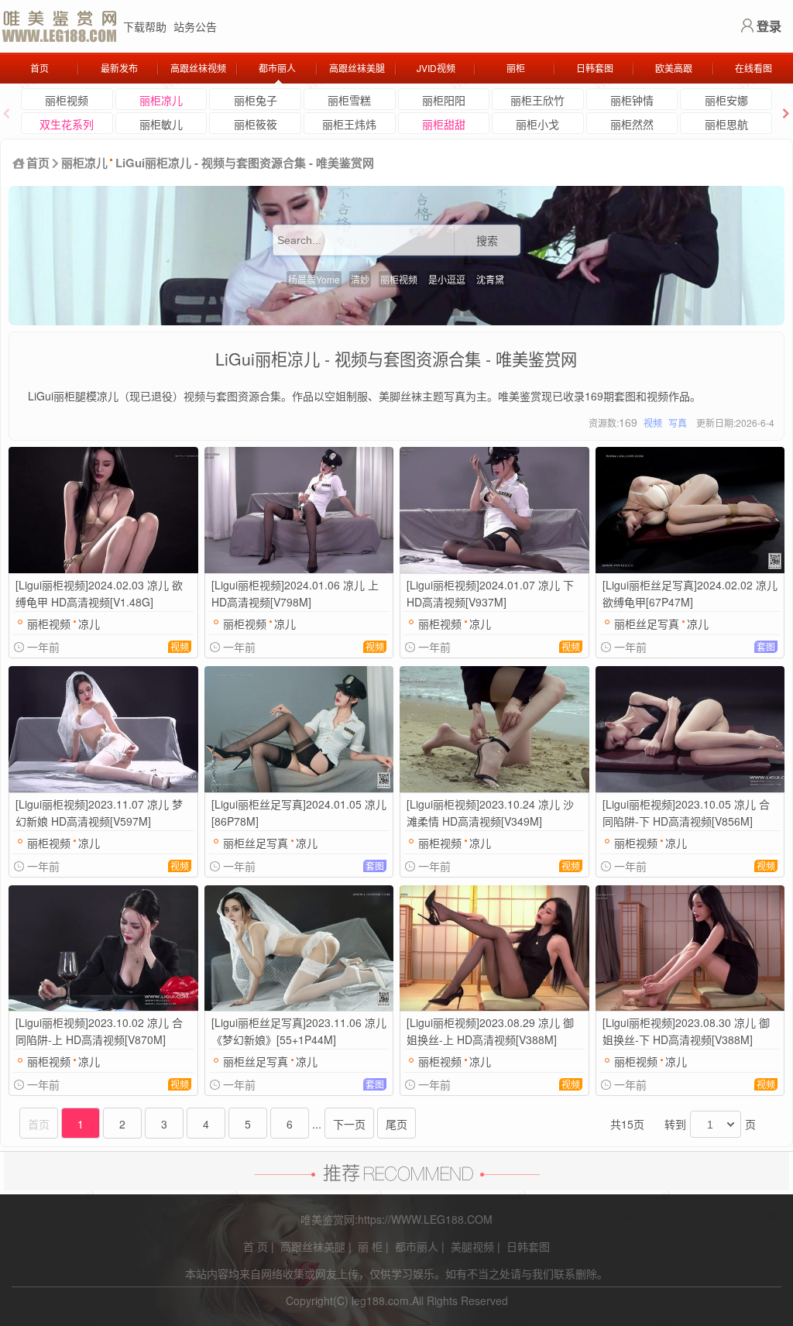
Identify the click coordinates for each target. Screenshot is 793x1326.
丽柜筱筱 (255, 124)
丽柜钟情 (632, 100)
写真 (677, 422)
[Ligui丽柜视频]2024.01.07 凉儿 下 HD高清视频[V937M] (490, 593)
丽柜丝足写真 (646, 623)
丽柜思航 (726, 124)
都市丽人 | (420, 1246)
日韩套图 (594, 67)
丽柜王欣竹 (537, 100)
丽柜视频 (66, 100)
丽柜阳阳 (443, 100)
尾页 (396, 1124)
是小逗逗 (446, 279)
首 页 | (258, 1246)
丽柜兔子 (255, 100)
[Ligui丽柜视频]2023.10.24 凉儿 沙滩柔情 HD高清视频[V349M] (490, 812)
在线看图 (753, 67)
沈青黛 (490, 279)
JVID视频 (436, 67)
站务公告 (195, 26)
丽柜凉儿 (161, 100)
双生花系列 (66, 124)
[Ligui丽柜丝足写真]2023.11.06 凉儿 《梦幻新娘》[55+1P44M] (298, 1031)
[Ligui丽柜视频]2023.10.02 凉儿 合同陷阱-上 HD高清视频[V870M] (99, 1031)
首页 (39, 67)
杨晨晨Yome (314, 279)
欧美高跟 (673, 67)
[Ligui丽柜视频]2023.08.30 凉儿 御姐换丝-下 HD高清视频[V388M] (686, 1031)
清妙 (360, 279)
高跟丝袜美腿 (357, 67)
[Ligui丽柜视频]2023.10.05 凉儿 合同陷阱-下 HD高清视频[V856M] (686, 812)
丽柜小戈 (537, 124)
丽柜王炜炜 (349, 124)
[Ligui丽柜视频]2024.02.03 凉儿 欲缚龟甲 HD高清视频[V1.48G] (99, 593)
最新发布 (119, 67)
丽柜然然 (632, 124)
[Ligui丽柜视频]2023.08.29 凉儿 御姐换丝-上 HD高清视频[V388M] (490, 1031)
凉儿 (89, 623)
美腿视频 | (475, 1246)
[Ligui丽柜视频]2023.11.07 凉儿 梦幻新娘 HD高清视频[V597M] (99, 812)
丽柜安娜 (726, 100)
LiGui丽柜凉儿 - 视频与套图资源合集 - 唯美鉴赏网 (244, 162)
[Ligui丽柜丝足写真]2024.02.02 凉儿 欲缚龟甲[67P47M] (690, 593)
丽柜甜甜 (443, 124)
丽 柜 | (373, 1246)
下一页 (349, 1124)
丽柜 (515, 67)
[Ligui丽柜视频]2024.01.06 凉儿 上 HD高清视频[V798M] (295, 593)
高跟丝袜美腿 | (316, 1246)
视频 (653, 422)
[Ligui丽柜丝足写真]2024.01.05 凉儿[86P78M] (298, 812)
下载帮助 (144, 26)
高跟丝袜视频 (198, 67)
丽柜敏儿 (161, 124)
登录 (769, 26)
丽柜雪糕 (349, 100)
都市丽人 (277, 67)
